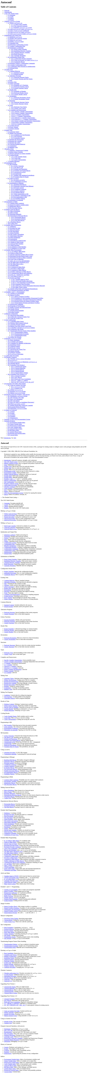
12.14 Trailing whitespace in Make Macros (19, 271)
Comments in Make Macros (11, 859)
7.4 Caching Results (13, 155)
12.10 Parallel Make (13, 265)
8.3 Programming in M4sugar (16, 183)
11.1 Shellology (12, 226)
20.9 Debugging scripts (17, 408)
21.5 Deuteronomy (13, 418)
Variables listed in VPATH (11, 876)
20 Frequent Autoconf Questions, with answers (17, 394)
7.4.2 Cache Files (15, 158)
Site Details (7, 935)
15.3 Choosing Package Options (16, 324)
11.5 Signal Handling (13, 233)
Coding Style (7, 798)
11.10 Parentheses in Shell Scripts (17, 240)
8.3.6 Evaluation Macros (17, 192)
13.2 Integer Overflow (14, 295)
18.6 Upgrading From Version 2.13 (17, 374)
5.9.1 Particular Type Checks (19, 107)
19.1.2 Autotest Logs (16, 388)
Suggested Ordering (9, 805)
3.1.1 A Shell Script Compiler (19, 24)
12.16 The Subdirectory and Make (18, 275)
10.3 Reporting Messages (14, 214)
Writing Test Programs (10, 680)
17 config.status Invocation (11, 355)
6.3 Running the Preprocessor (16, 139)
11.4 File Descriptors (13, 231)
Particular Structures (9, 645)
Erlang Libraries (8, 599)
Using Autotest (8, 488)
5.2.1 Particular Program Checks (20, 77)
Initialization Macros (9, 783)
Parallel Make (8, 854)
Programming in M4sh (10, 472)
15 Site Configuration (10, 320)
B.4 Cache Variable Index (15, 427)
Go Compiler (7, 672)
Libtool (6, 506)
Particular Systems (9, 961)
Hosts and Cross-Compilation (12, 1002)
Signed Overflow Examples (11, 908)
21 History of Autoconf (10, 410)
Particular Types (8, 652)
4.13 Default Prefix (13, 68)
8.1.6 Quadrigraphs (16, 173)
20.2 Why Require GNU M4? (16, 397)
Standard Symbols (9, 605)
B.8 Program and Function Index (16, 433)
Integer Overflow (8, 891)
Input (5, 539)
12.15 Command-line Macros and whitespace (20, 273)
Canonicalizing (8, 920)
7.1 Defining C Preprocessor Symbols (18, 150)
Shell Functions (8, 831)
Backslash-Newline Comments (12, 847)
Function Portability (9, 620)
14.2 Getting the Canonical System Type (19, 317)
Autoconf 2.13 (8, 981)
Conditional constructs (10, 764)
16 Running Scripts (12, 338)
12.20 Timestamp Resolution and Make (18, 290)
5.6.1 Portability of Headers (18, 91)
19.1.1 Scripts (18, 386)
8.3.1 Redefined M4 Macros (18, 184)
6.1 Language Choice (13, 132)
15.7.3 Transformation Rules (18, 335)
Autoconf (6, 10)
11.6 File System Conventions (16, 234)
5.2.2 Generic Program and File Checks (21, 79)
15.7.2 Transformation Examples (20, 334)
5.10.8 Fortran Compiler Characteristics (21, 122)
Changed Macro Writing (10, 993)
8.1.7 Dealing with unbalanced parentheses (22, 175)
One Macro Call (8, 737)
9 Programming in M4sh (10, 201)
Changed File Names (10, 987)
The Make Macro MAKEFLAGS (13, 851)
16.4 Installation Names (14, 345)
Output (6, 541)
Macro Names (8, 792)
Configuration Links (9, 550)
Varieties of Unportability (11, 889)
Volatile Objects (8, 897)
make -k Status (8, 865)
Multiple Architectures (10, 956)
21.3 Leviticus (11, 414)
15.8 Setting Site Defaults (14, 337)
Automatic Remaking (10, 565)
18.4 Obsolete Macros (14, 363)
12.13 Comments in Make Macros (17, 270)
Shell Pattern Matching (10, 822)
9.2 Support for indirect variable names (18, 205)
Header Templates (9, 571)
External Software (9, 929)
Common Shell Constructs (11, 780)
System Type (7, 962)
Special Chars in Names (10, 843)
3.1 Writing (15, 23)
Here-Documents (8, 816)
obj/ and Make (8, 864)
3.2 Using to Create (20, 29)
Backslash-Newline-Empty (11, 845)
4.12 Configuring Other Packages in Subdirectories (21, 66)
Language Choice (9, 678)
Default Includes (8, 606)
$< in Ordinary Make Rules (11, 840)
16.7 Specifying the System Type (17, 349)
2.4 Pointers (11, 20)
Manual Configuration (10, 480)
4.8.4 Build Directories (17, 54)
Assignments (7, 825)
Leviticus (6, 1050)
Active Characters (9, 736)
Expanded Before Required (11, 1040)
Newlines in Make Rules (11, 857)
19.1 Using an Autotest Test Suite (17, 385)
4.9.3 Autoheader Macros (18, 62)
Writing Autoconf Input (10, 514)
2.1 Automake (11, 15)
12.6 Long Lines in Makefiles (16, 259)
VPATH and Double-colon (11, 877)
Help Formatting (8, 927)
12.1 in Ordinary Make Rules (16, 251)
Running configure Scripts (11, 483)
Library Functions (9, 586)
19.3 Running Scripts (17, 391)
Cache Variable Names (10, 716)
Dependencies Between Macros (12, 795)
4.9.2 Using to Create (24, 60)
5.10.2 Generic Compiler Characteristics (22, 113)
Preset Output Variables (10, 559)
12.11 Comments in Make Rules (16, 267)
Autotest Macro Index (10, 1068)
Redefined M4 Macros (10, 760)
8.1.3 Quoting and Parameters (19, 169)
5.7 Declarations (12, 96)
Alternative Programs (10, 582)
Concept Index (8, 1072)
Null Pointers (7, 894)
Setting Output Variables (10, 705)
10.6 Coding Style (12, 223)
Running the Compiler (10, 683)
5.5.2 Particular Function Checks (20, 86)
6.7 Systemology (12, 145)
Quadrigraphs (8, 743)
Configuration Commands (11, 549)
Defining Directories (9, 1035)
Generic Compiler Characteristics (13, 661)
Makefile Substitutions (10, 546)
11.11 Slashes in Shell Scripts (15, 242)
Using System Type (9, 921)
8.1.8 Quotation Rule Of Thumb (20, 177)
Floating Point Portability (11, 899)
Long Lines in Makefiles (10, 848)
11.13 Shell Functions (13, 245)
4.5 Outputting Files (13, 43)
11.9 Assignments (12, 239)
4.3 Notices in (15, 40)
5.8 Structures (11, 100)
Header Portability (9, 629)
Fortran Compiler (8, 671)
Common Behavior (9, 580)
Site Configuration (9, 482)
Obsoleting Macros (9, 796)
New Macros (7, 1000)
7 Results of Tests (9, 149)
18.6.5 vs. (22, 382)
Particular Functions (9, 621)
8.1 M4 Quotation (12, 164)
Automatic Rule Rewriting (11, 880)
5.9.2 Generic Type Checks (18, 108)
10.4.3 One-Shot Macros (17, 220)
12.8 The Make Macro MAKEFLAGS (18, 262)
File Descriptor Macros (10, 784)
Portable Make (8, 477)
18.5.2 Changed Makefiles (18, 368)
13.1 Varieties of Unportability (16, 293)
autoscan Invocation (9, 515)
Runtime (6, 686)
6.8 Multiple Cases (13, 147)
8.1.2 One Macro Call (17, 167)
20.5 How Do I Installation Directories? (21, 402)
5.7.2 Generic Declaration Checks (20, 99)
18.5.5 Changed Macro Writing (19, 372)
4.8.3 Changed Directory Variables (20, 52)
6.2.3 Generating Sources (18, 138)
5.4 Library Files (12, 82)
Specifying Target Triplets (11, 918)
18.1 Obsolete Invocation (19, 358)
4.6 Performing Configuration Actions (18, 44)
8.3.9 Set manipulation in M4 (19, 197)
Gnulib (6, 505)
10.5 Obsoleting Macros (14, 222)
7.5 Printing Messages (14, 161)
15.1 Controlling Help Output (16, 321)
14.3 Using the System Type (15, 318)
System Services (8, 596)
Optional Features (9, 959)
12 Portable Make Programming (12, 250)
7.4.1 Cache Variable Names (18, 156)
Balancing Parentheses (10, 745)
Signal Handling (8, 819)
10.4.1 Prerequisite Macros (18, 217)
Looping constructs (9, 766)
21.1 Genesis (11, 411)
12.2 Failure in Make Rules (15, 253)
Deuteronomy (8, 1053)
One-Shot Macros (9, 807)
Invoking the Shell (9, 814)
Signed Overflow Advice (11, 911)
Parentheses (7, 827)
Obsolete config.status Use (11, 973)
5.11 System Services (13, 125)
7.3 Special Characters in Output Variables (19, 153)
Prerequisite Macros (9, 804)
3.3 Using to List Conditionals (18, 30)
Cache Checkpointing (10, 719)
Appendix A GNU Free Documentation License (17, 419)
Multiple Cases (8, 689)
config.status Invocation (10, 485)
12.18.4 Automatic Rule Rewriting (20, 284)
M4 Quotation (8, 725)
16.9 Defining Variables (14, 352)
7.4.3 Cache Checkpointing (18, 159)
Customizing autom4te (10, 754)
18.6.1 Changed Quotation (18, 376)
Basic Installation (8, 953)
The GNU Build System (10, 462)
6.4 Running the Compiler (15, 141)
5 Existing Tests (8, 69)
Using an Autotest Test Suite (12, 1011)
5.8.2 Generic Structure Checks (19, 104)
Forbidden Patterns (9, 774)
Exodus (6, 1049)
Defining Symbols (9, 704)
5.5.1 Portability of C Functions (19, 85)
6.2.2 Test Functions (16, 136)
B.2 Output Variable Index (15, 424)
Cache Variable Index (10, 1064)
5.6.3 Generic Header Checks (19, 94)
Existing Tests (8, 466)
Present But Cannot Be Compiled (13, 1038)
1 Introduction (8, 12)
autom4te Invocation (9, 752)
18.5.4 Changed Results (17, 371)
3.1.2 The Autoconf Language (19, 26)
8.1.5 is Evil (18, 172)
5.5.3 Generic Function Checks (19, 88)
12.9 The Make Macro (16, 264)
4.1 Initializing (15, 37)
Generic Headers (8, 632)
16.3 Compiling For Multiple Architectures (19, 343)
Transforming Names (10, 937)
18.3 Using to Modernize (22, 362)
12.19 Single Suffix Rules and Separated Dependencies (23, 289)
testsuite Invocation (9, 1014)
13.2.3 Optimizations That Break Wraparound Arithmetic (26, 299)
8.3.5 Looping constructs (17, 191)
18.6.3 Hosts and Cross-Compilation (21, 379)
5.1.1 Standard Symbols (17, 72)
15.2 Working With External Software (18, 323)
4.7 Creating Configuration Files (16, 46)
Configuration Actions (10, 542)
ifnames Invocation (9, 517)
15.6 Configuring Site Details (15, 329)
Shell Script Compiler (10, 526)
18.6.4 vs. (19, 380)
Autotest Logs (8, 1023)
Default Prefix (8, 553)
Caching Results (8, 709)
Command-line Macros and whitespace (14, 862)
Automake (7, 503)
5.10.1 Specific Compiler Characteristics (22, 111)
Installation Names (9, 958)
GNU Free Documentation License (13, 493)
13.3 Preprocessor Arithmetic (15, 304)
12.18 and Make (14, 278)
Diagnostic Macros (9, 761)
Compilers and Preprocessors (12, 594)
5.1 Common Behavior (14, 71)
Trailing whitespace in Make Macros (14, 861)
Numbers (6, 1052)
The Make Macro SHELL (11, 853)
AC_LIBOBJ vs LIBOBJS (11, 1003)
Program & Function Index (11, 1070)
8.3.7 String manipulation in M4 (19, 194)
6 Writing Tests (8, 130)
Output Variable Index (10, 1061)
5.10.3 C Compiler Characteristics (20, 114)
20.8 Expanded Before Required (16, 407)
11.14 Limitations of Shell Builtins (17, 247)
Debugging (7, 1041)
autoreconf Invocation (10, 520)
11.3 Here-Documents (14, 229)
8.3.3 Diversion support (17, 187)
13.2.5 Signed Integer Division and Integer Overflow (25, 303)
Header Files (7, 588)
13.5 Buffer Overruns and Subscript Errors (19, 307)
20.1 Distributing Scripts (17, 396)
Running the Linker (9, 684)
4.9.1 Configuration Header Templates (21, 58)
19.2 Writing (15, 390)
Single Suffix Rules (9, 868)
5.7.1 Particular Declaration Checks (20, 97)
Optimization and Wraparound (12, 909)
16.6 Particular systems (14, 348)
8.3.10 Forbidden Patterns (18, 198)
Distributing (7, 1029)
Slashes (6, 828)
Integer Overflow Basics (10, 906)
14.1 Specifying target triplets (15, 315)
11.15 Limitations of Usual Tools (16, 248)
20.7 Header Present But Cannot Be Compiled (20, 405)
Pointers (6, 508)
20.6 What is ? (16, 404)
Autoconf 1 (7, 979)
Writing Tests (7, 468)
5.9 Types (10, 105)
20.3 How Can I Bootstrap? (15, 399)
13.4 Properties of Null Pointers (16, 306)
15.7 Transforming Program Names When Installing (22, 331)
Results (6, 469)
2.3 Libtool (11, 18)
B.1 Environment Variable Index (16, 422)
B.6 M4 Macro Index (13, 430)
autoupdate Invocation (10, 976)
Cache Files (7, 718)
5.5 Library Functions (13, 83)
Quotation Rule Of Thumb (11, 746)
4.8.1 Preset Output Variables (19, 49)
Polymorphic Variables (10, 781)
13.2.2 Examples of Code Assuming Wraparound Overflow (27, 298)
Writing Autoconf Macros (11, 474)
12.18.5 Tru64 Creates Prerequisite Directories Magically (28, 285)
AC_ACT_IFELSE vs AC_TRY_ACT (15, 1005)
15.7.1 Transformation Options (19, 332)
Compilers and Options (10, 955)
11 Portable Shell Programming (12, 225)
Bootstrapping (8, 1032)
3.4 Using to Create (19, 32)
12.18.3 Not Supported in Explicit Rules (23, 282)
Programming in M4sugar (11, 728)
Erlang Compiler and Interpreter (12, 669)
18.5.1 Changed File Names (18, 366)
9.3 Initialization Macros (14, 206)
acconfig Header (8, 974)
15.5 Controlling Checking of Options (21, 327)
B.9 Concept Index (13, 435)
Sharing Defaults (8, 964)
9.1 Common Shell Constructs (16, 203)
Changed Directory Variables (12, 562)
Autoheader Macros (9, 574)
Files (5, 583)
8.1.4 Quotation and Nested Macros (20, 170)
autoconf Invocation (9, 518)
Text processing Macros (10, 769)
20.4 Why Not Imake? (14, 400)
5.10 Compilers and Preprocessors (17, 110)
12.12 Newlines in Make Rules (16, 268)
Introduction (7, 438)
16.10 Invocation (15, 354)
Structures (7, 591)
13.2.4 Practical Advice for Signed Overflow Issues (25, 301)
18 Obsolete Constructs (10, 357)
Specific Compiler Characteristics (13, 660)
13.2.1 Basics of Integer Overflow (20, 296)
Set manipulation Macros (11, 772)
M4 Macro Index (8, 1067)
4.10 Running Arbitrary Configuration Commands (21, 63)
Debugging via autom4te (11, 730)
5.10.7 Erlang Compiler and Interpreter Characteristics (25, 121)
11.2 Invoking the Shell (14, 228)
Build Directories (8, 564)
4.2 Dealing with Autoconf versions (17, 38)
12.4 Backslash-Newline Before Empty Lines (20, 256)
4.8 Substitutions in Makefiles (16, 48)
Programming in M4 (9, 471)
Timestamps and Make (10, 870)
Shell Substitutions (9, 824)
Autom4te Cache (8, 1036)
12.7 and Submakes (19, 261)
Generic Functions (9, 623)
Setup (5, 465)
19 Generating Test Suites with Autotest (15, 383)
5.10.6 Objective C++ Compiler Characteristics (24, 119)
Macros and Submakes (10, 850)
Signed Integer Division (10, 912)
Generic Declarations (10, 639)
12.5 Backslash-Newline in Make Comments (20, 257)
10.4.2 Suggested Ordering (18, 219)
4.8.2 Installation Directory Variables (21, 51)
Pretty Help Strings (9, 932)
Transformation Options (10, 944)
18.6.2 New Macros (16, 377)
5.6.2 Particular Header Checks (19, 93)
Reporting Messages (9, 793)
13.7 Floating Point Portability (16, 310)
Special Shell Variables (10, 830)
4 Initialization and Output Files (12, 35)
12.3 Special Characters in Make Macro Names (20, 254)
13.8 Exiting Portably (13, 312)
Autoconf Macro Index (10, 1065)
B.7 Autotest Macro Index (15, 432)
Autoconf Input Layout (10, 529)
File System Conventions (11, 821)
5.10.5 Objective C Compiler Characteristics (23, 118)
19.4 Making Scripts (16, 393)
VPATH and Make (9, 867)
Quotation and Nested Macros (12, 740)
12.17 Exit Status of (15, 276)
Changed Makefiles (9, 988)
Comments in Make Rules (11, 856)
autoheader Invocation (10, 573)
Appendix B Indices (9, 421)
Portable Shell (8, 476)
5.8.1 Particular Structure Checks (20, 102)
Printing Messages (9, 710)
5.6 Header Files (12, 90)
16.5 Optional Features (14, 346)
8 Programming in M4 (10, 163)
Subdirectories (8, 552)
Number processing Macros (11, 771)
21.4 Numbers (11, 416)
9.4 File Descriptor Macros (15, 208)
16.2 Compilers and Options (15, 341)
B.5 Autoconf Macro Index (15, 428)
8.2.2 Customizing (19, 181)
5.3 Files (10, 80)
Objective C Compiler (10, 666)
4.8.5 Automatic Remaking (18, 55)
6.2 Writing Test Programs (15, 133)
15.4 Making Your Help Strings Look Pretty (19, 326)
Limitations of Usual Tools (11, 835)
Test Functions (8, 696)
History (6, 491)
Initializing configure (9, 535)
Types (5, 593)
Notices (6, 538)
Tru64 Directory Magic (10, 882)
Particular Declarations (10, 638)
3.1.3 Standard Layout (21, 27)
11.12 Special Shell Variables (15, 243)
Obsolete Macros (8, 978)
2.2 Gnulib (10, 16)
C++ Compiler (8, 665)
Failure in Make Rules (10, 842)
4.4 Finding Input (16, 41)
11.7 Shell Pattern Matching (15, 236)
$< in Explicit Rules (9, 879)
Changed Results (8, 991)
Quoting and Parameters (10, 739)
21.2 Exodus (11, 413)
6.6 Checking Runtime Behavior (16, 144)
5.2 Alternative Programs (14, 76)
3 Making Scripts (12, 21)
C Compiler (7, 663)
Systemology (7, 688)
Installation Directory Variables (12, 561)
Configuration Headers (10, 547)
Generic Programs (9, 614)
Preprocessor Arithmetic (10, 893)
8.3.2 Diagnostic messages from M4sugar (22, 186)
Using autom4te (8, 727)
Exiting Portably (8, 900)
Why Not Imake (8, 1033)
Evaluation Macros (9, 767)
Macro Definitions (9, 790)
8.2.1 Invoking (18, 180)
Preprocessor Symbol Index (11, 1062)
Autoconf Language (9, 527)
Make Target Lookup (10, 884)
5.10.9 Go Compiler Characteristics (20, 124)
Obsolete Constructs (9, 486)
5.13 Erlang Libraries (13, 128)
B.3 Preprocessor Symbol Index (16, 425)
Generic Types (8, 654)
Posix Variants (8, 597)
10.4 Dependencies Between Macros (18, 215)
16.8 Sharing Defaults (13, 351)
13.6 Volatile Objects (13, 309)
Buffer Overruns (8, 896)
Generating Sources (9, 698)
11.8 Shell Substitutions (14, 237)
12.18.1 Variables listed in (20, 279)
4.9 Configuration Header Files (16, 57)
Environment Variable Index (11, 1059)
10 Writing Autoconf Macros (12, 209)
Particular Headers (9, 630)
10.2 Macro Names (13, 212)
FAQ (5, 490)
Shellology (7, 813)
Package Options (8, 930)
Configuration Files (9, 544)
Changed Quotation (9, 999)
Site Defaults (7, 938)
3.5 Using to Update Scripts (22, 34)
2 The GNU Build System (11, 13)
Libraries (6, 585)
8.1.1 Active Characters (17, 166)
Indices (6, 494)
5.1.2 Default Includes (17, 74)
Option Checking (8, 934)
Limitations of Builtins (10, 833)
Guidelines (7, 695)
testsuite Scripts (8, 1021)
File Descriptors (8, 817)
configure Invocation (9, 967)
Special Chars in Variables (11, 707)
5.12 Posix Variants (13, 127)
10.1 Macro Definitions (14, 211)
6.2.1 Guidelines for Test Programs (20, 135)
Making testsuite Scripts (10, 1015)
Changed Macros (8, 990)
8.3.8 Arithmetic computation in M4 (20, 195)
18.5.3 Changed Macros (17, 369)
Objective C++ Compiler (11, 668)
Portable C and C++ (9, 479)
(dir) (15, 438)
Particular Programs (9, 612)
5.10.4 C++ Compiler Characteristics (21, 116)
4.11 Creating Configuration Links (17, 65)
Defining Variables (9, 965)
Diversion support (9, 763)
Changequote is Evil (9, 742)
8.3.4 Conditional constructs (18, 189)
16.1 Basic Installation (14, 340)
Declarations (7, 590)
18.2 (12, 360)
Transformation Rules (10, 947)
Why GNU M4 (8, 1030)
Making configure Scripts (11, 463)
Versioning (7, 536)
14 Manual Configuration (11, 313)
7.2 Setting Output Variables (15, 152)
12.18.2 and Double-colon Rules (21, 281)
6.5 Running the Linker (14, 142)
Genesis (6, 1047)
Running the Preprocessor (11, 681)
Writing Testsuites (9, 1012)
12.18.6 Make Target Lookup (19, 287)
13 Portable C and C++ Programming (14, 292)
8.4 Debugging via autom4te (15, 200)
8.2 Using (13, 178)
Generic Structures (9, 647)
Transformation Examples (11, 946)
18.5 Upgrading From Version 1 (16, 365)
